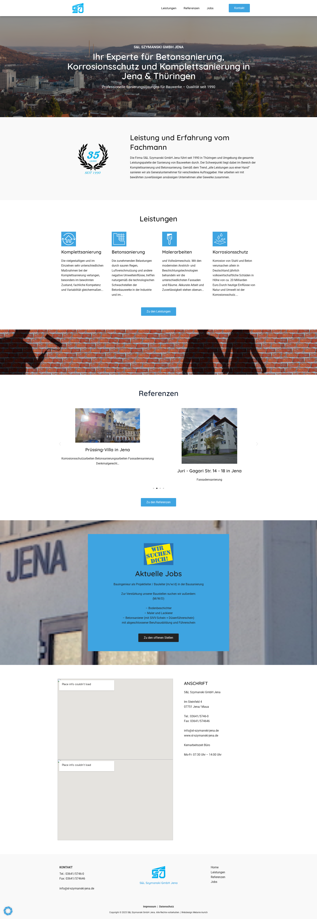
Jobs (210, 8)
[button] (60, 444)
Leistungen (168, 8)
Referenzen (191, 8)
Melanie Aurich (200, 912)
